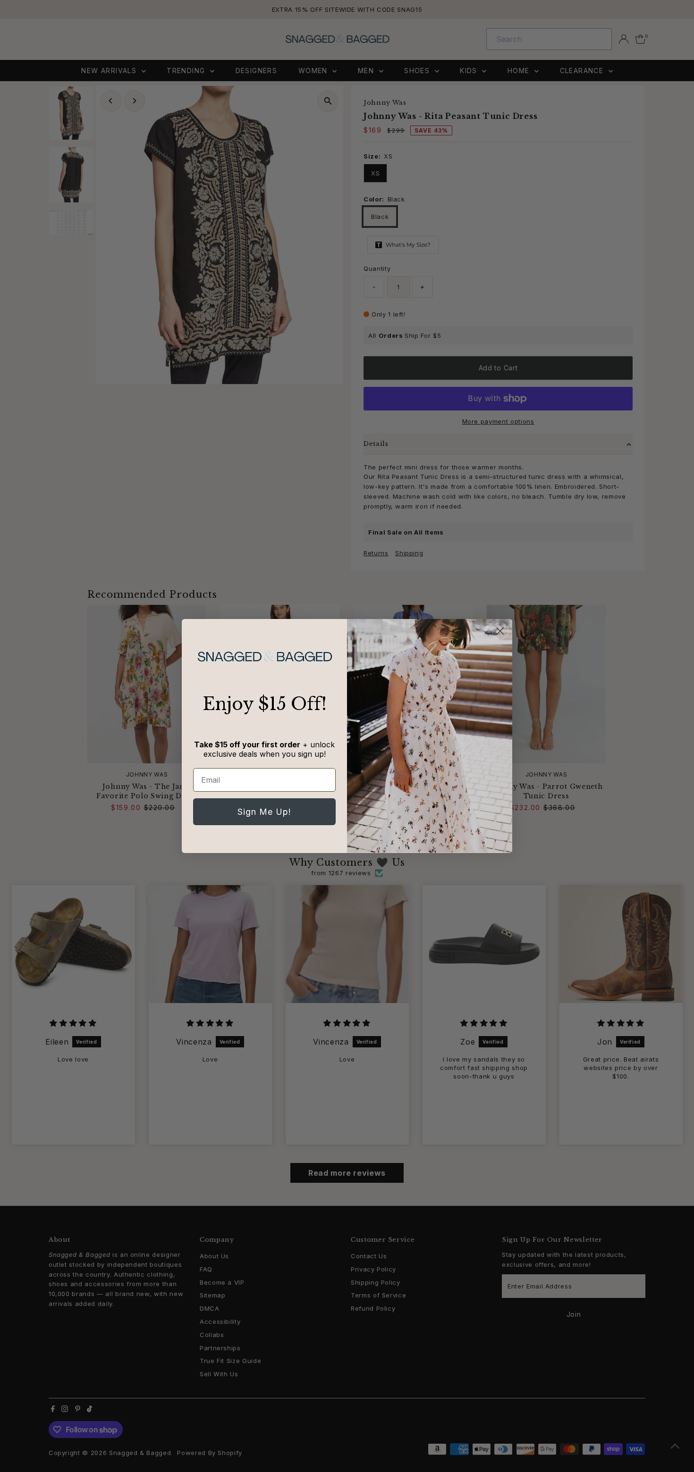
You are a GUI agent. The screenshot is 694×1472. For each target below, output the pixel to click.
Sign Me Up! (264, 812)
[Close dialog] (500, 631)
